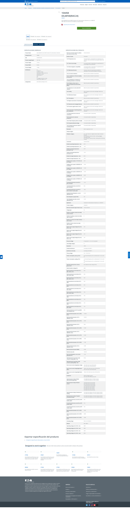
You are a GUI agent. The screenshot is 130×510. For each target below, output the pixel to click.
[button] (129, 255)
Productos (30, 8)
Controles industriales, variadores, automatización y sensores (43, 8)
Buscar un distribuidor (86, 28)
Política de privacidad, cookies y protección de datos (35, 508)
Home (26, 8)
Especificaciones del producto (69, 24)
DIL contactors (58, 8)
